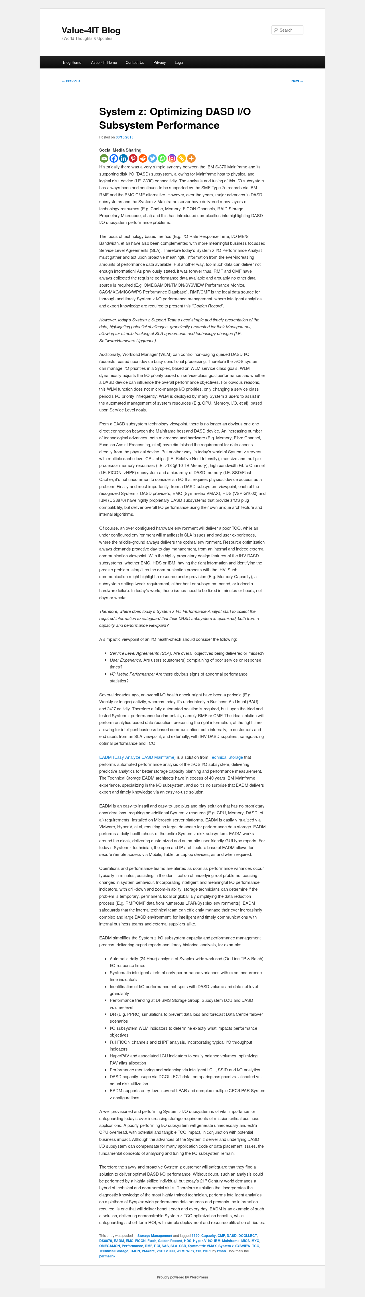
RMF (148, 1245)
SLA (174, 1245)
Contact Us (135, 62)
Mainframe (231, 1240)
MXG (255, 1240)
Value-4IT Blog (91, 30)
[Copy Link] (181, 158)
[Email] (104, 158)
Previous (71, 80)
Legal (179, 62)
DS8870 (105, 1240)
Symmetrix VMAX (202, 1245)
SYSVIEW (242, 1245)
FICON (140, 1240)
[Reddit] (143, 158)
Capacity (208, 1235)
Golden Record (170, 1240)
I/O (210, 1240)
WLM (180, 1250)
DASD (232, 1235)
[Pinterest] (133, 158)
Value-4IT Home (103, 62)
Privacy (159, 62)
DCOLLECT (247, 1235)
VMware (148, 1250)
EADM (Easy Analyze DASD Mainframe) (137, 757)
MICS (245, 1240)
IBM (217, 1240)
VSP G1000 (166, 1250)
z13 (198, 1250)
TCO (255, 1245)
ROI (157, 1245)
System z (226, 1245)
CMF (221, 1235)
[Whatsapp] (162, 158)
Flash (151, 1240)
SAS (165, 1245)
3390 (196, 1235)
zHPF (207, 1250)
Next (297, 80)
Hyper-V (199, 1240)
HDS (187, 1240)
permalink (107, 1256)
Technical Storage (226, 757)
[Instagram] (172, 158)
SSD (182, 1245)
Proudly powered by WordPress (182, 1277)
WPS (190, 1250)
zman (221, 1250)
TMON (135, 1250)
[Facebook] (114, 158)
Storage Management (154, 1235)
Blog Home (72, 62)
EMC (129, 1240)
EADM (119, 1240)
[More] (191, 158)
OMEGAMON (109, 1245)
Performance (132, 1245)
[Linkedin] (123, 158)
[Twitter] (152, 158)
